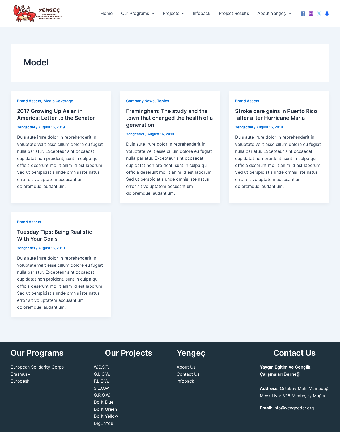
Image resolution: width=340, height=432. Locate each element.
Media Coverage (58, 101)
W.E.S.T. (101, 367)
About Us (186, 367)
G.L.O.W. (102, 374)
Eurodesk (20, 381)
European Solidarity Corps (37, 367)
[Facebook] (303, 13)
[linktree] (327, 13)
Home (107, 13)
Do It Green (105, 409)
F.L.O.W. (101, 381)
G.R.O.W (101, 395)
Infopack (201, 13)
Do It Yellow (106, 416)
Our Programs (135, 13)
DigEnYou (103, 423)
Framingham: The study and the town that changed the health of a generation (169, 118)
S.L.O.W (101, 388)
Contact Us (188, 374)
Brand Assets (29, 101)
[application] (151, 13)
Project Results (234, 13)
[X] (319, 13)
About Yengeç (271, 13)
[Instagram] (311, 13)
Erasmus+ (21, 374)
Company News (140, 101)
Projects (171, 13)
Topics (163, 101)
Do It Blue (103, 402)
